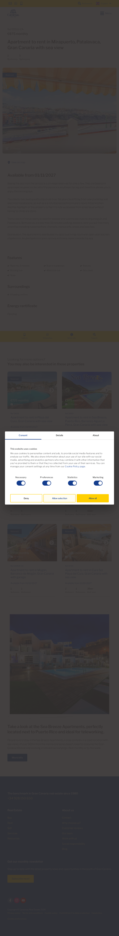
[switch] (46, 483)
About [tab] (96, 435)
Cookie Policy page (75, 466)
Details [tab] (59, 435)
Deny (26, 498)
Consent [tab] (23, 435)
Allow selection (59, 498)
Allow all (93, 498)
